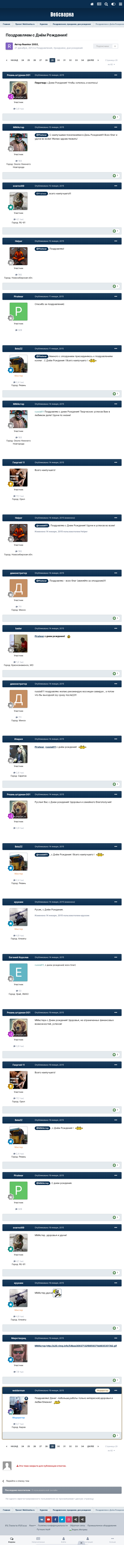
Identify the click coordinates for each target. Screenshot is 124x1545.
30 (58, 60)
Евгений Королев (18, 957)
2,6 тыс (20, 772)
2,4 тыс (20, 382)
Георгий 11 (19, 462)
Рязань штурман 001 (18, 75)
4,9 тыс (20, 935)
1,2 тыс (20, 662)
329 (19, 330)
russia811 (50, 747)
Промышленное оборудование (102, 1525)
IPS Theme (10, 1525)
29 (52, 60)
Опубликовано (49, 75)
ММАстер (18, 127)
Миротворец (18, 1338)
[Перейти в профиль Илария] (18, 754)
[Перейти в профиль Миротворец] (18, 1353)
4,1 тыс (20, 219)
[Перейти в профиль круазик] (18, 917)
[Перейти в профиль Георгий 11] (18, 477)
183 (20, 161)
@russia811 (42, 525)
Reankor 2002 (30, 44)
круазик (18, 902)
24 (22, 60)
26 (34, 60)
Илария (18, 739)
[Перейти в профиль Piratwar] (18, 311)
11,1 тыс (20, 496)
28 (46, 60)
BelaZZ (18, 348)
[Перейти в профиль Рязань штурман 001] (18, 90)
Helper (18, 241)
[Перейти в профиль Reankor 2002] (9, 46)
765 (19, 274)
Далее (90, 60)
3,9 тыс (20, 108)
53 (19, 990)
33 (76, 60)
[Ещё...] (116, 75)
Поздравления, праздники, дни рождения (59, 47)
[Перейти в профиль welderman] (18, 1405)
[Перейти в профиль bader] (18, 643)
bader (18, 628)
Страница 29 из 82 (111, 62)
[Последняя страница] (98, 60)
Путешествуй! (43, 1529)
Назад (14, 60)
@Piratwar (41, 135)
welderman (18, 1390)
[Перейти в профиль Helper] (18, 256)
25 (28, 60)
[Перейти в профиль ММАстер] (18, 142)
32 (70, 60)
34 (82, 60)
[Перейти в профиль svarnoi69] (18, 201)
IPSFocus (22, 1525)
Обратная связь (77, 1525)
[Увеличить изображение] (92, 360)
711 (19, 606)
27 (40, 60)
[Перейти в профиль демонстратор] (18, 588)
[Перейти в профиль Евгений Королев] (18, 972)
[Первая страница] (6, 60)
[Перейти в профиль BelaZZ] (18, 364)
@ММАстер (42, 1128)
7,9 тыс (20, 1371)
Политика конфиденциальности (53, 1525)
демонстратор (18, 573)
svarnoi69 (18, 185)
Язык (31, 1525)
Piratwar (18, 296)
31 (64, 60)
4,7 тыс (20, 1424)
